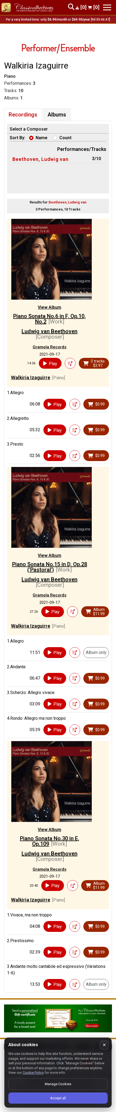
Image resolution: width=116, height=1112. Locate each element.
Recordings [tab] (23, 114)
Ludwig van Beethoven (49, 331)
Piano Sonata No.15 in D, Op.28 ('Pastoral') (49, 567)
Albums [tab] (56, 114)
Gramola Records (49, 347)
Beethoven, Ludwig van (40, 159)
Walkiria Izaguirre (30, 377)
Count (65, 137)
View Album (49, 307)
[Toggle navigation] (107, 7)
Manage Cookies (58, 1084)
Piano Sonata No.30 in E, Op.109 (49, 841)
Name (41, 137)
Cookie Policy (33, 1073)
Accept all (58, 1098)
